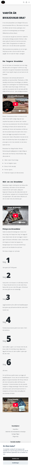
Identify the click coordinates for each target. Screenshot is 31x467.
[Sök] (23, 2)
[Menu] (29, 2)
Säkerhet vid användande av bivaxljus (15, 431)
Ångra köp (15, 436)
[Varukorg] (26, 2)
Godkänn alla (15, 458)
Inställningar (15, 462)
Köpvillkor (15, 429)
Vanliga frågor (15, 434)
